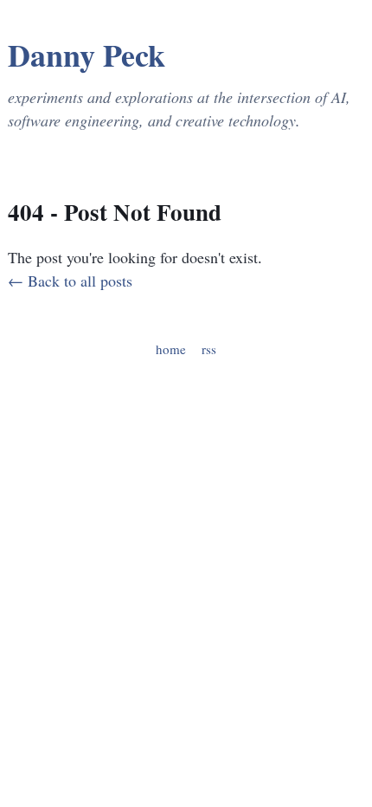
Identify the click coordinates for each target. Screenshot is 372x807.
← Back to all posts (70, 280)
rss (209, 349)
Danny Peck (86, 54)
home (171, 349)
